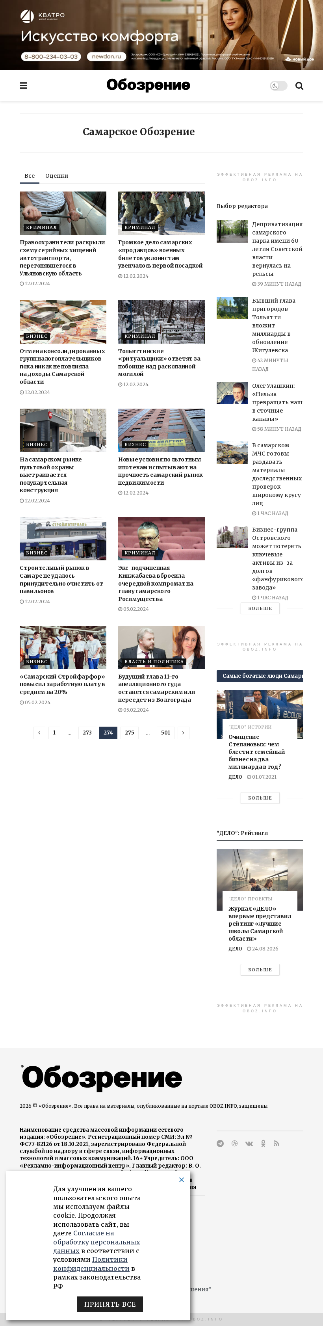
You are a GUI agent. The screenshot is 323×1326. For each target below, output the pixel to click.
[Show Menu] (23, 85)
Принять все (110, 1304)
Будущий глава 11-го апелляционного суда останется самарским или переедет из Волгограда (156, 688)
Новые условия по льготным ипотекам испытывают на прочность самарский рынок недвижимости (160, 471)
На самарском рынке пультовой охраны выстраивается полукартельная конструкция (51, 475)
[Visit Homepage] (148, 85)
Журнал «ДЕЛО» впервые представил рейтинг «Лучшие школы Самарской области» (259, 923)
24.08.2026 (264, 949)
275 (129, 732)
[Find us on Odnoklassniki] (263, 1143)
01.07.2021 (264, 777)
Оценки (56, 175)
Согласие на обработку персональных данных (96, 1242)
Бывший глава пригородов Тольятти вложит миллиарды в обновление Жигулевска (273, 325)
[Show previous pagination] (39, 733)
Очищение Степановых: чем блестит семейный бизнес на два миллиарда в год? (256, 751)
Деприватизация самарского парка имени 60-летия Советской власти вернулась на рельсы (277, 249)
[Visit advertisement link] (161, 35)
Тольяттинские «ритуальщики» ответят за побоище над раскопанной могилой (159, 363)
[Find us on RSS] (276, 1143)
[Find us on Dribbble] (235, 1143)
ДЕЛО (235, 777)
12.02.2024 (37, 283)
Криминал (41, 227)
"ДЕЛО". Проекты (250, 899)
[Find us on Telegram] (220, 1143)
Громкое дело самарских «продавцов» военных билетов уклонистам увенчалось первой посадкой (160, 254)
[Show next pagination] (183, 733)
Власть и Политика (154, 661)
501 (165, 732)
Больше (260, 608)
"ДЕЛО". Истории (249, 727)
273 (87, 732)
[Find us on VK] (249, 1143)
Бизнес (37, 336)
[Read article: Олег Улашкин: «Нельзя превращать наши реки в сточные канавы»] (232, 393)
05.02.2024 (135, 609)
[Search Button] (299, 85)
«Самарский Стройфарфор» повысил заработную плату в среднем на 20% (62, 684)
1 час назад (272, 513)
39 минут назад (278, 284)
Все (29, 175)
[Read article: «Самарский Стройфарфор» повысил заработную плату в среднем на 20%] (63, 647)
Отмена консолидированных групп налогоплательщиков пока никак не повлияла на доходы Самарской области (62, 366)
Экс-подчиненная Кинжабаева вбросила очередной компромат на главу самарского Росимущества (155, 583)
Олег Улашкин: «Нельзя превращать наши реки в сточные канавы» (287, 402)
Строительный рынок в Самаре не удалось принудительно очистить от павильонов (61, 579)
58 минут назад (278, 429)
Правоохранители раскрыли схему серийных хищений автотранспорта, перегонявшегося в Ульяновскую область (62, 258)
